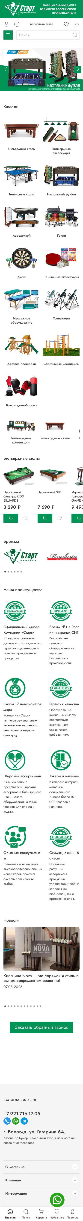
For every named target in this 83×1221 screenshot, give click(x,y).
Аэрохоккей (22, 235)
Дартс (21, 277)
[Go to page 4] (14, 572)
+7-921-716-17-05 (21, 1113)
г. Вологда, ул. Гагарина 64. (34, 1131)
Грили (61, 235)
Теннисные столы (22, 194)
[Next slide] (77, 69)
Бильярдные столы (22, 148)
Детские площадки (21, 364)
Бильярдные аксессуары (61, 150)
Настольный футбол (61, 194)
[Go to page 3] (11, 572)
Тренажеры (61, 318)
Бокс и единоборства (21, 405)
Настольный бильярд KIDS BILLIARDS (13, 496)
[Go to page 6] (21, 572)
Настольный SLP (49, 492)
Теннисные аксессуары (61, 277)
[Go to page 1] (5, 572)
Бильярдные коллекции (21, 440)
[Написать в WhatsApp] (57, 1200)
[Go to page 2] (8, 572)
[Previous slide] (5, 69)
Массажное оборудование (21, 320)
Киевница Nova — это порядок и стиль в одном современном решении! (40, 978)
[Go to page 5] (18, 572)
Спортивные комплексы (61, 364)
